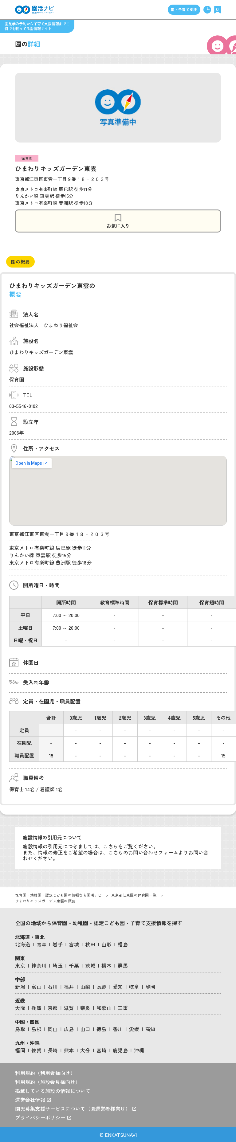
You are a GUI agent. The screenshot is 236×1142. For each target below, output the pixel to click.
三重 (123, 1007)
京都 (53, 1007)
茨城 (90, 965)
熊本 (69, 1050)
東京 (20, 965)
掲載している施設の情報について (52, 1090)
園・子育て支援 (184, 9)
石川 (53, 986)
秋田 (90, 944)
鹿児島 (120, 1050)
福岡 (20, 1050)
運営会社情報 (30, 1099)
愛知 (118, 986)
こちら (110, 846)
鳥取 (20, 1029)
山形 (106, 944)
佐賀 (36, 1050)
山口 (85, 1029)
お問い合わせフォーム (153, 852)
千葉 (74, 965)
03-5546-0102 (23, 405)
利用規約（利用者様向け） (45, 1073)
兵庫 (36, 1007)
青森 (42, 944)
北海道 (22, 944)
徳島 (101, 1029)
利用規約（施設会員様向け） (47, 1081)
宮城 (74, 944)
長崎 (53, 1050)
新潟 (20, 986)
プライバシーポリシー (41, 1117)
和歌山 (104, 1007)
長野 (101, 986)
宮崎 (101, 1050)
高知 (150, 1029)
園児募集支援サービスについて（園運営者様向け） (73, 1108)
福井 (69, 986)
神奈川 (38, 965)
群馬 (123, 965)
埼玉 (58, 965)
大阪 (20, 1007)
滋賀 (69, 1007)
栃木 (106, 965)
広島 (69, 1029)
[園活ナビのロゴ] (34, 10)
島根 (36, 1029)
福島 (123, 944)
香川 (118, 1029)
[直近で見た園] (207, 10)
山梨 (85, 986)
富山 (36, 986)
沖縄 (139, 1050)
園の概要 (20, 261)
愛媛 (134, 1029)
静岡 (150, 986)
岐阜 (134, 986)
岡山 (53, 1029)
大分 (85, 1050)
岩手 (58, 944)
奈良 (85, 1007)
